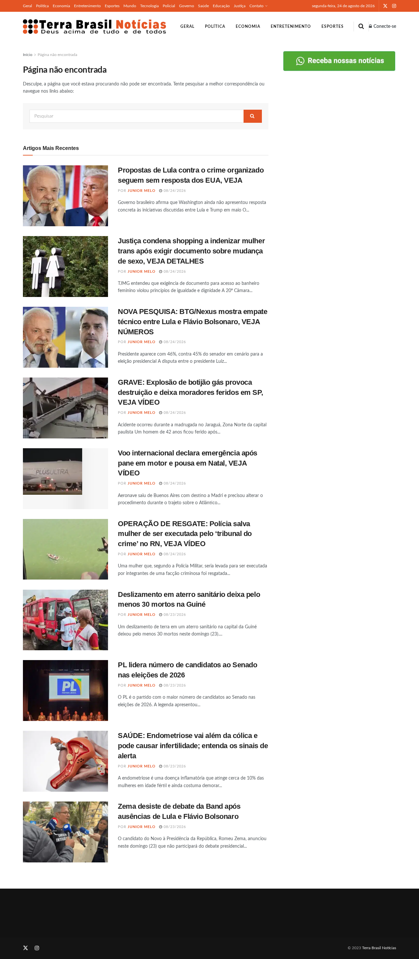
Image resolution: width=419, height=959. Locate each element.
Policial (169, 6)
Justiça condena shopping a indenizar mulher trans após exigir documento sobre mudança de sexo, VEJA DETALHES (191, 251)
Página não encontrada (57, 55)
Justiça (240, 6)
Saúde (203, 6)
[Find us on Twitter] (385, 6)
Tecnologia (149, 6)
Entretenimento (87, 6)
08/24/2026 (174, 191)
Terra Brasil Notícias (379, 948)
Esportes (112, 6)
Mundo (129, 6)
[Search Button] (361, 26)
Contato (256, 6)
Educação (221, 6)
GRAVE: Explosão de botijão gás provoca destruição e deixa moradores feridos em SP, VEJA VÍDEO (190, 392)
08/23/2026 (174, 615)
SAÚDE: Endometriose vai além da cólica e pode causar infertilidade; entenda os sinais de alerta (193, 745)
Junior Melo (141, 191)
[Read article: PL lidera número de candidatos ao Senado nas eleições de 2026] (65, 690)
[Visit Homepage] (94, 26)
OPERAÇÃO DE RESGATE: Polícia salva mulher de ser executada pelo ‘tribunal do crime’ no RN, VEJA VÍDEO (185, 534)
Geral (27, 6)
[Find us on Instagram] (394, 6)
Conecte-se (384, 26)
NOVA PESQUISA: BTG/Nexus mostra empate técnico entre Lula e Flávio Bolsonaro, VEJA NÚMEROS (192, 321)
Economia (61, 6)
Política (42, 6)
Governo (186, 6)
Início (27, 55)
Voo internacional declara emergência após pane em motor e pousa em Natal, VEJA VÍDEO (187, 463)
